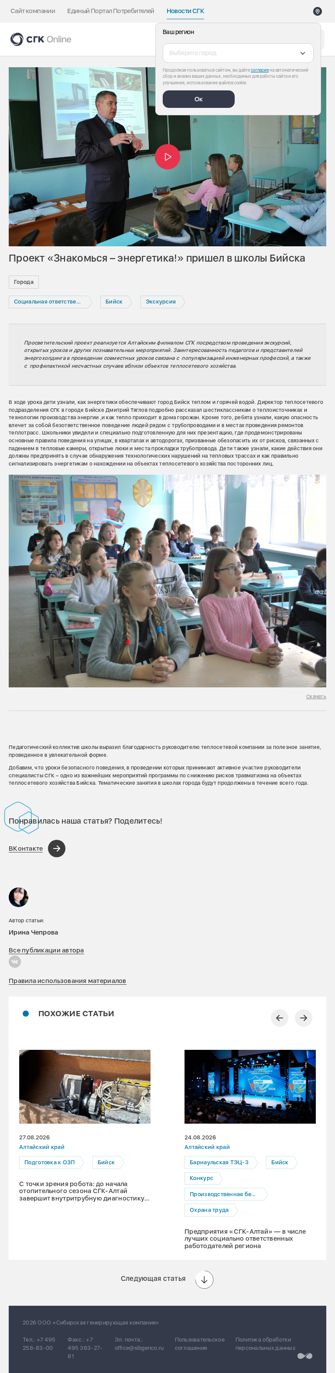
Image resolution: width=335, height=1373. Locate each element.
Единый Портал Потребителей (110, 11)
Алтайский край (42, 1147)
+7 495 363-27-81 (85, 1347)
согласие (260, 69)
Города (24, 282)
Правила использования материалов (67, 981)
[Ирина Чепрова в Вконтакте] (15, 962)
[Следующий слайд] (303, 1018)
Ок (199, 99)
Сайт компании (32, 11)
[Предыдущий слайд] (279, 1018)
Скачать (316, 696)
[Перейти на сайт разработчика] (304, 1355)
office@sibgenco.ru (139, 1348)
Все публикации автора (46, 950)
